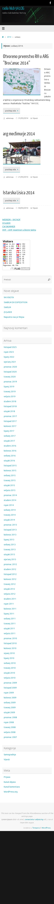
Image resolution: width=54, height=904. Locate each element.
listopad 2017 (10, 421)
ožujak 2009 (9, 712)
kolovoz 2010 (10, 648)
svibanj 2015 (10, 475)
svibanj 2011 (10, 618)
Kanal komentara (12, 787)
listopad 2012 (10, 574)
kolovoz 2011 (10, 609)
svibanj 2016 (10, 455)
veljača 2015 (9, 490)
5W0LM (7, 307)
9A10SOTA (9, 297)
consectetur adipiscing (34, 819)
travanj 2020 (10, 376)
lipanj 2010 (9, 658)
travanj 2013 (10, 549)
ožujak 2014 (9, 520)
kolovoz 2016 (10, 451)
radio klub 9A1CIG (13, 8)
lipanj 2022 (9, 357)
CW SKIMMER (8, 226)
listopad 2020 (10, 372)
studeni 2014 (10, 500)
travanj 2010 (10, 668)
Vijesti (35, 118)
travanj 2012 (10, 584)
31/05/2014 (23, 118)
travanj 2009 (10, 707)
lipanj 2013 (9, 539)
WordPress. (46, 828)
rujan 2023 (9, 352)
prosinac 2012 (10, 564)
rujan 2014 (9, 505)
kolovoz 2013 (10, 534)
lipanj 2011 (9, 613)
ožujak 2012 (9, 589)
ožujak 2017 (9, 441)
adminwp (10, 118)
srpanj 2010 (9, 653)
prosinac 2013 (10, 525)
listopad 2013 (10, 530)
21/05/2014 (23, 177)
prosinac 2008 (10, 717)
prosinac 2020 (10, 367)
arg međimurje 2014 (19, 134)
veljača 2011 (9, 633)
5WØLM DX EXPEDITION (15, 302)
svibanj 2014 (10, 510)
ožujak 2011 (9, 628)
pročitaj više (10, 111)
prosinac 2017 (10, 416)
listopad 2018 (10, 406)
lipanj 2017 (9, 431)
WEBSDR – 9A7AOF (11, 219)
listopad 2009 (10, 688)
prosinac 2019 (10, 381)
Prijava (7, 777)
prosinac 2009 (10, 683)
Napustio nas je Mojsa (14, 317)
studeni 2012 (10, 569)
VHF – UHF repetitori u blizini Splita (19, 230)
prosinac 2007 (10, 737)
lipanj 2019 (9, 386)
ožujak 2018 (9, 411)
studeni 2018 (10, 401)
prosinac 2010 (10, 638)
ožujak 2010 (9, 673)
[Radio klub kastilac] (50, 3)
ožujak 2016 (9, 460)
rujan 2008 (9, 722)
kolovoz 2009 (10, 697)
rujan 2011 (9, 604)
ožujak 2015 (9, 485)
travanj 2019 (10, 391)
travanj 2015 (10, 480)
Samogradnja (10, 754)
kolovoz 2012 (10, 579)
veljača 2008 (9, 732)
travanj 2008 (10, 727)
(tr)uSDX (6, 223)
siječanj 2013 (10, 559)
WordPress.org (11, 792)
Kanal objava (10, 782)
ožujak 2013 (9, 554)
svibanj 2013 (10, 544)
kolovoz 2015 (10, 470)
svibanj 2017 (10, 436)
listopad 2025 (10, 347)
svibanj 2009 (10, 702)
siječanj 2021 (10, 362)
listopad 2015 (10, 465)
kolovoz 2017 (10, 426)
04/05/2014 (23, 208)
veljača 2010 (9, 678)
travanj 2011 (10, 623)
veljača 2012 (9, 594)
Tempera (36, 828)
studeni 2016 (10, 446)
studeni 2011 (10, 599)
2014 (9, 37)
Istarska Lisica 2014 (18, 192)
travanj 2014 (10, 515)
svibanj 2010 (10, 663)
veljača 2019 (9, 396)
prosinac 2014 (10, 495)
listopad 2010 (10, 643)
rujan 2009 (9, 692)
